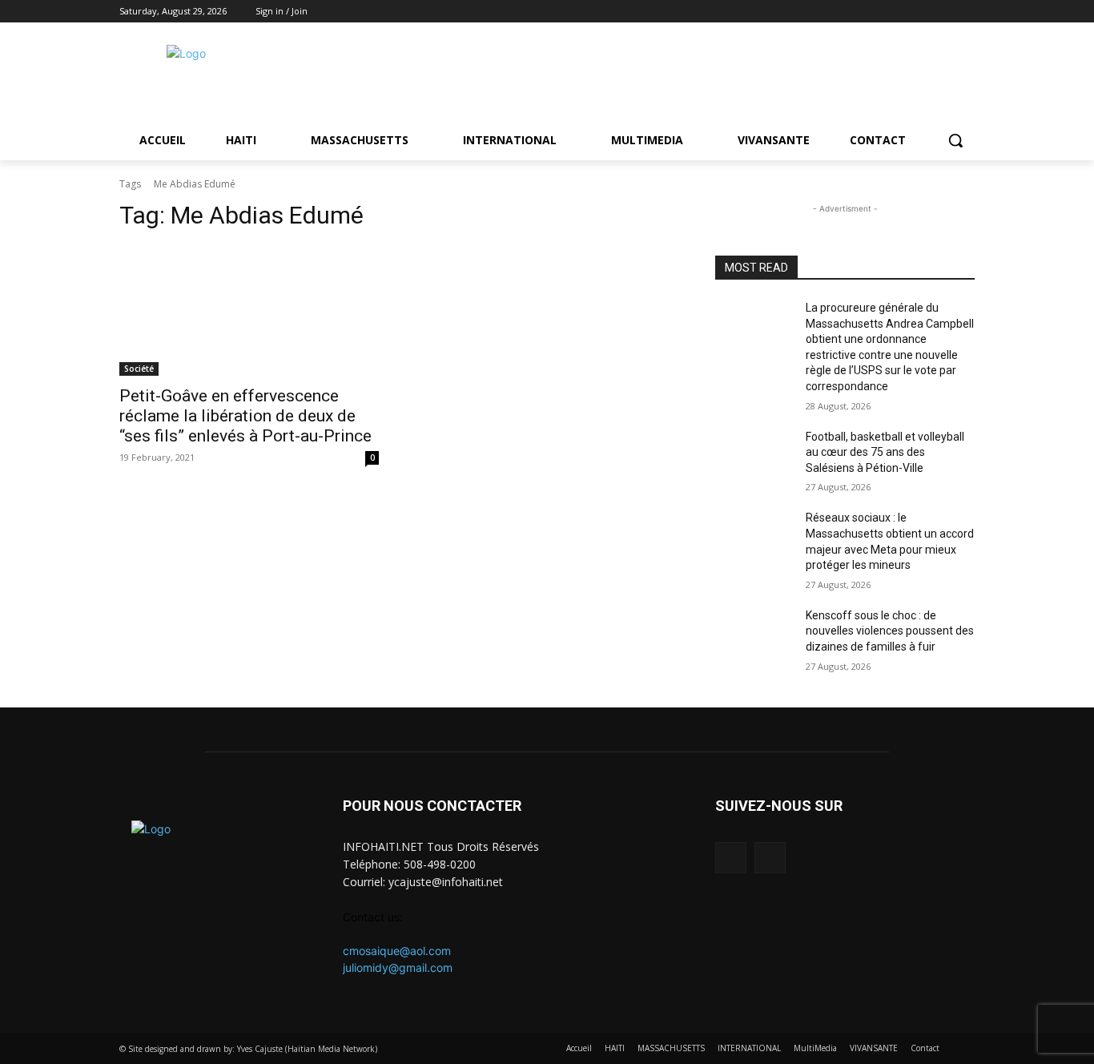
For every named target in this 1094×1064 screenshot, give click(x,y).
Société (139, 368)
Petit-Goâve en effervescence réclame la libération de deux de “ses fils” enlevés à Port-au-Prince (245, 415)
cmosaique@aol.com (397, 950)
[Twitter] (965, 11)
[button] (955, 140)
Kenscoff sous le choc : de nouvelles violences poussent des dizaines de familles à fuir (890, 631)
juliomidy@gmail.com (397, 967)
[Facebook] (943, 11)
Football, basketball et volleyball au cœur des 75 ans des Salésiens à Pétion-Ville (885, 452)
